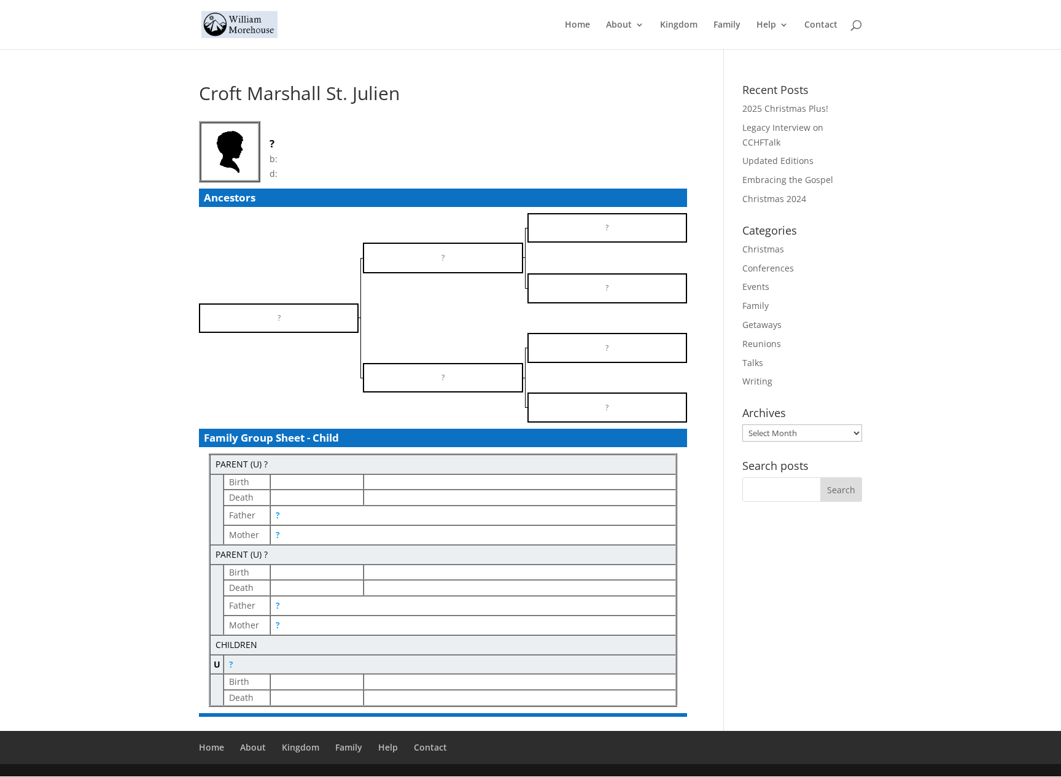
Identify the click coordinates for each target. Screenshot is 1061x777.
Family (726, 25)
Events (755, 286)
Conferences (768, 268)
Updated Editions (778, 160)
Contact (821, 25)
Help (766, 25)
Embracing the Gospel (787, 179)
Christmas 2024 (774, 199)
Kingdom (679, 25)
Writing (757, 381)
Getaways (762, 324)
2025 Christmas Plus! (785, 108)
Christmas (763, 249)
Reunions (761, 343)
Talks (752, 363)
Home (577, 25)
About (619, 25)
